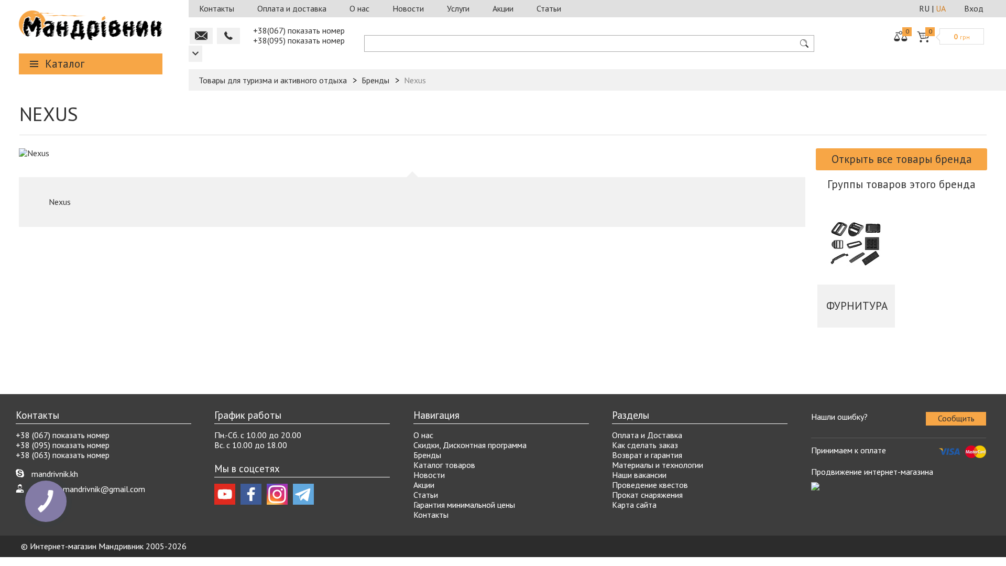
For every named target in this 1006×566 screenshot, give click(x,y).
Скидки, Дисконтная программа (470, 445)
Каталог (64, 64)
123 (195, 54)
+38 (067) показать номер (63, 435)
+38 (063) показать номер (63, 455)
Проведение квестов (650, 485)
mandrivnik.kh (54, 474)
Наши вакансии (639, 475)
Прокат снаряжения (647, 494)
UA (941, 8)
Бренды (427, 455)
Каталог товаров (444, 465)
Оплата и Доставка (647, 435)
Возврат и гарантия (647, 455)
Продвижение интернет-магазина (872, 471)
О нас (359, 8)
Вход (973, 8)
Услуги (458, 8)
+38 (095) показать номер (63, 445)
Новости (408, 8)
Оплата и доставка (291, 8)
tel (228, 36)
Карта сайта (634, 504)
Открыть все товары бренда (902, 159)
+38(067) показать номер (299, 30)
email (201, 36)
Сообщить (956, 418)
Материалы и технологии (657, 465)
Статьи (549, 8)
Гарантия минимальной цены (464, 504)
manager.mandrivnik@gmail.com (88, 489)
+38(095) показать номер (299, 40)
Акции (503, 8)
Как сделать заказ (645, 445)
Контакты (216, 8)
